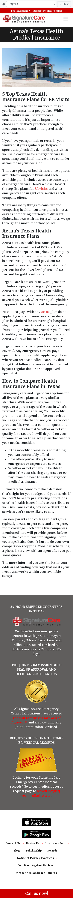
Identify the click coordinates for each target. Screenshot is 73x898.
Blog (16, 850)
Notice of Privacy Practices (35, 858)
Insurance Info (55, 843)
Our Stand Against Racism (35, 865)
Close (66, 4)
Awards (52, 850)
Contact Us (13, 843)
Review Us (33, 843)
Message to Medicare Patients (36, 873)
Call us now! (36, 893)
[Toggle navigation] (66, 18)
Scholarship (34, 850)
